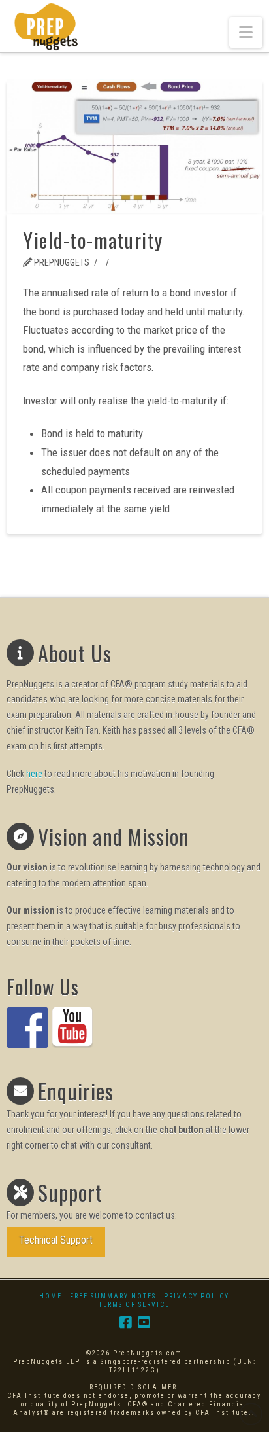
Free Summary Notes (113, 1296)
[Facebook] (125, 1322)
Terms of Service (134, 1304)
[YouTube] (144, 1322)
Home (50, 1296)
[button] (245, 32)
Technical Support (56, 1240)
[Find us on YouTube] (72, 1027)
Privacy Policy (196, 1296)
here (34, 773)
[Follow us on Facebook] (27, 1027)
